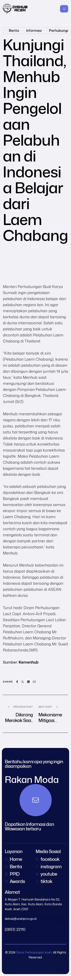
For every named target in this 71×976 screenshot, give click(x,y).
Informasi (34, 30)
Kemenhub (28, 662)
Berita (14, 30)
